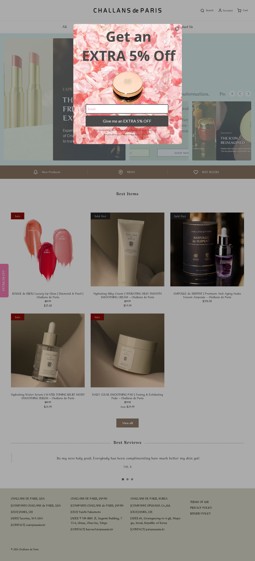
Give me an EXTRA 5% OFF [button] (127, 121)
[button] (177, 28)
